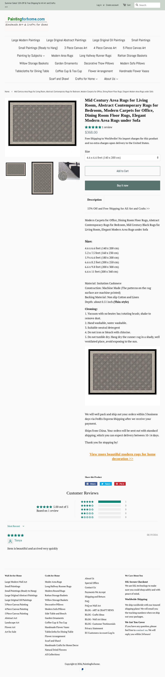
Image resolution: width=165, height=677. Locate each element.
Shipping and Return (95, 596)
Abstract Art (11, 618)
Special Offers (92, 582)
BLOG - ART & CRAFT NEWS (99, 610)
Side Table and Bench (55, 613)
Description (94, 199)
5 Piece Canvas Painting (16, 613)
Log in (99, 5)
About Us (110, 79)
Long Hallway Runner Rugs (95, 55)
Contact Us (90, 587)
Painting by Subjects (30, 55)
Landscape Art (12, 622)
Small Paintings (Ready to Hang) (38, 48)
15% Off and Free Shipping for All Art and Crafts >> (118, 208)
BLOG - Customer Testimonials (100, 623)
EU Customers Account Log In (99, 632)
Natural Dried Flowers (56, 649)
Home (7, 91)
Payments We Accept (95, 592)
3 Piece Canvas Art (75, 48)
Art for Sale (10, 631)
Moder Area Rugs (53, 581)
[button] (93, 127)
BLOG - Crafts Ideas (94, 614)
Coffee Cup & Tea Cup (68, 71)
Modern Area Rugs (62, 55)
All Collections (52, 654)
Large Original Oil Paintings (109, 40)
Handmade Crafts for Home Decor (61, 645)
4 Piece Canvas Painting (16, 609)
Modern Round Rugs (55, 590)
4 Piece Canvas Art (105, 48)
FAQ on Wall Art (93, 605)
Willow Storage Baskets (34, 63)
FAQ (87, 601)
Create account (112, 5)
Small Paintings (140, 40)
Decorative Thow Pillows (99, 63)
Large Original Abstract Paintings (66, 40)
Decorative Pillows (54, 604)
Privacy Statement (94, 628)
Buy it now (122, 185)
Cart (129, 5)
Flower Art (10, 627)
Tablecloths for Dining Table (32, 71)
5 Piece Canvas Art (134, 48)
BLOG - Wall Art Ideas (95, 619)
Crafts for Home (85, 79)
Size (87, 151)
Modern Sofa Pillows (132, 63)
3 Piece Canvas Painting (16, 604)
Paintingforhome (91, 663)
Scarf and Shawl (59, 79)
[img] (15, 535)
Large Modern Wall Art (16, 581)
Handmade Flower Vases (134, 71)
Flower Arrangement (100, 71)
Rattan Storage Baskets (132, 55)
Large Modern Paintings (26, 40)
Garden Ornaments (66, 63)
